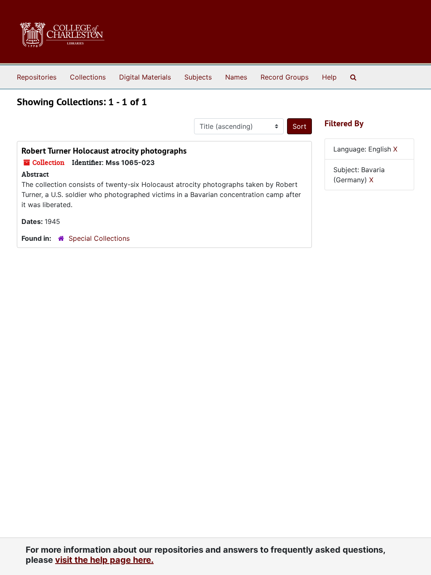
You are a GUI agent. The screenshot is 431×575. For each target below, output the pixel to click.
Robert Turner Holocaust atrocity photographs (103, 150)
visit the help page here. (104, 560)
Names (236, 77)
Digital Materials (145, 77)
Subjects (198, 77)
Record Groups (285, 77)
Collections (88, 77)
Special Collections (99, 238)
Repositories (36, 77)
